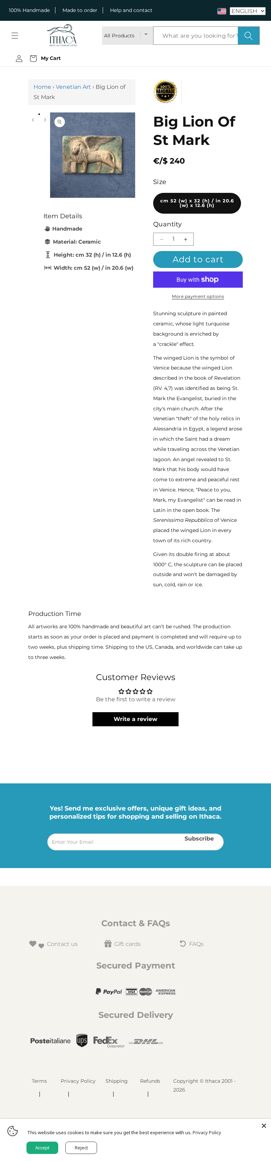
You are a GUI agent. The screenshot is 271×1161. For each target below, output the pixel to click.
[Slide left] (32, 120)
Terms (39, 1081)
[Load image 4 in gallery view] (39, 124)
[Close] (263, 1125)
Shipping (117, 1081)
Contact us (62, 944)
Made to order (79, 10)
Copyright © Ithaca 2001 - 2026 (204, 1085)
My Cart (49, 58)
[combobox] (206, 35)
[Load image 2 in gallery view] (39, 117)
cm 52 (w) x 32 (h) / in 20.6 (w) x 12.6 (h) (197, 203)
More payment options (198, 296)
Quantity (167, 224)
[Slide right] (45, 120)
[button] (15, 35)
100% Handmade (29, 10)
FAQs (196, 944)
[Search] (248, 35)
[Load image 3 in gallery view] (39, 121)
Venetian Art (73, 87)
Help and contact (131, 10)
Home (42, 87)
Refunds (150, 1081)
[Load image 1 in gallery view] (39, 114)
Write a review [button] (135, 719)
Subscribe (199, 838)
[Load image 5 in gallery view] (39, 128)
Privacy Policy (78, 1081)
